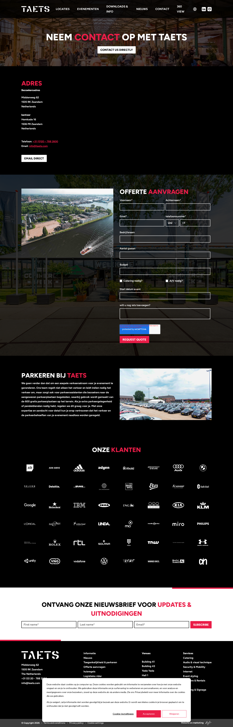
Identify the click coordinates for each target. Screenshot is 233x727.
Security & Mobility (194, 666)
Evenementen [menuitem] (88, 9)
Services (188, 653)
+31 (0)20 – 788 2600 (45, 141)
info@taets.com (38, 146)
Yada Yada (148, 670)
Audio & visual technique (197, 662)
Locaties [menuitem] (63, 9)
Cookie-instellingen (123, 713)
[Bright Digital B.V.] (208, 722)
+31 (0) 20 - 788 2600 (34, 678)
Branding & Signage (194, 689)
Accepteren (149, 713)
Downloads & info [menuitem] (117, 9)
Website (185, 722)
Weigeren (174, 713)
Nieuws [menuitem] (142, 9)
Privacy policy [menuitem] (76, 723)
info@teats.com (30, 683)
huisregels (89, 671)
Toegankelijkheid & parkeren (100, 662)
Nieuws (88, 657)
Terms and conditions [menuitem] (54, 723)
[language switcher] (195, 9)
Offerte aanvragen (94, 666)
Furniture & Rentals (194, 680)
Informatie (90, 653)
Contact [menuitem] (162, 9)
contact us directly (116, 50)
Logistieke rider (93, 676)
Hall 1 (145, 675)
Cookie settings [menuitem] (95, 723)
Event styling (190, 676)
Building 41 (148, 661)
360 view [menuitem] (180, 9)
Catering (188, 657)
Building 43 (148, 666)
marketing (198, 722)
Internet (187, 671)
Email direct (34, 158)
